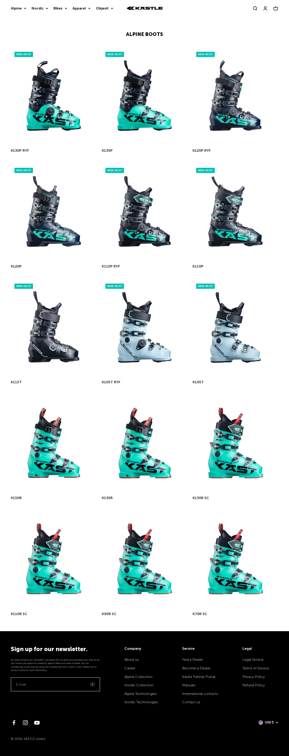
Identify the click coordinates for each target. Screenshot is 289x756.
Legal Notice (252, 659)
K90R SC (109, 614)
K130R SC (201, 498)
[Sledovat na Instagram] (25, 723)
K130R (107, 498)
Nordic (38, 8)
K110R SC (19, 614)
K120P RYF (202, 150)
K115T (16, 382)
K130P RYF (20, 150)
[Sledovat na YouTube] (37, 723)
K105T (198, 382)
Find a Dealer (192, 659)
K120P (16, 266)
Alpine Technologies (140, 694)
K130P (107, 150)
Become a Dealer (196, 668)
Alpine (16, 8)
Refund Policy (253, 685)
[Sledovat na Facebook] (14, 723)
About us (131, 659)
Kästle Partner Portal (198, 677)
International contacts (200, 694)
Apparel (79, 8)
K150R (16, 498)
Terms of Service (255, 668)
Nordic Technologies (141, 702)
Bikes (58, 8)
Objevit (102, 8)
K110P (198, 266)
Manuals (189, 685)
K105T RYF (111, 382)
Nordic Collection (139, 685)
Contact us (191, 702)
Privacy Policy (253, 677)
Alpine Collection (138, 677)
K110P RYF (111, 266)
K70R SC (200, 614)
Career (129, 668)
